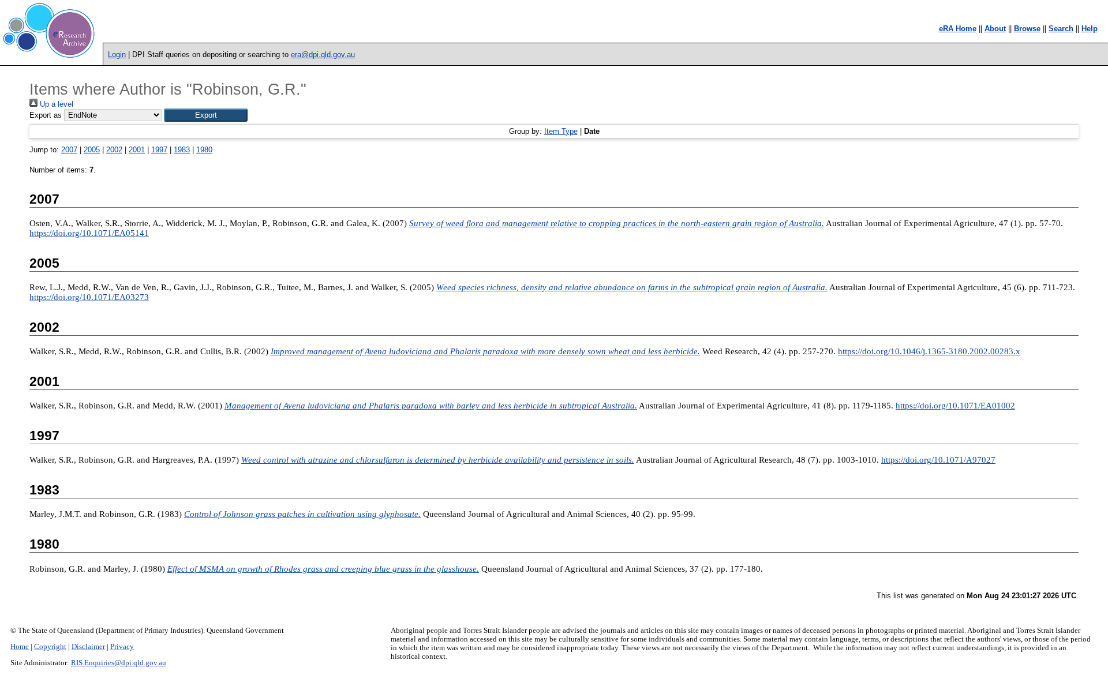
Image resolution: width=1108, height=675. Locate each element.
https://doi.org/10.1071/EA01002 (955, 405)
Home (19, 647)
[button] (206, 115)
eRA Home (957, 28)
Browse (1027, 28)
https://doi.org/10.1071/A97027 (938, 459)
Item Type (561, 131)
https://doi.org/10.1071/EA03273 (89, 297)
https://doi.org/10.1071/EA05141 (89, 233)
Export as (45, 115)
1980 (204, 149)
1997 (159, 149)
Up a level (55, 104)
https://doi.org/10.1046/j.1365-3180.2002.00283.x (929, 351)
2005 (92, 149)
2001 (137, 149)
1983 (182, 149)
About (995, 28)
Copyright (50, 647)
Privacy (122, 647)
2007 (69, 149)
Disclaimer (88, 647)
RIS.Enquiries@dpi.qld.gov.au (118, 663)
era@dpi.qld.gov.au (323, 54)
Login (117, 54)
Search (1061, 28)
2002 (114, 149)
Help (1089, 28)
